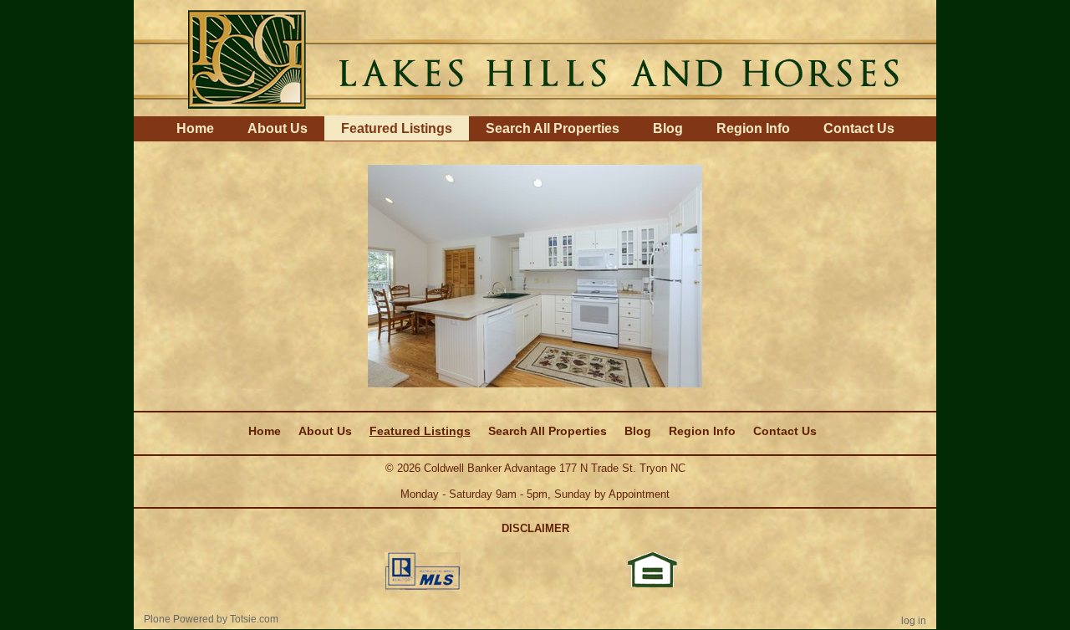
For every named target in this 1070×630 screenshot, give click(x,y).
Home (195, 128)
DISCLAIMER (535, 528)
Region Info (753, 128)
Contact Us (858, 128)
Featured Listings (396, 128)
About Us (277, 128)
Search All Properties (552, 128)
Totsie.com (254, 619)
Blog (668, 128)
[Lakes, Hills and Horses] (535, 57)
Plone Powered (179, 619)
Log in (913, 621)
